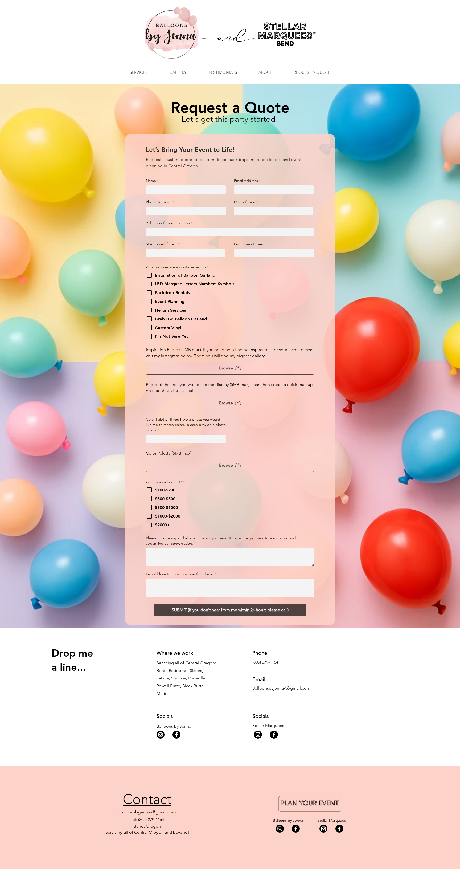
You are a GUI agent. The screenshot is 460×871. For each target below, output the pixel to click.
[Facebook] (176, 735)
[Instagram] (161, 735)
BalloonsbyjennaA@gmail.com (281, 688)
